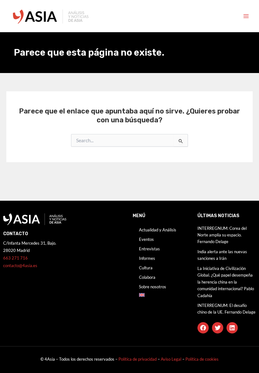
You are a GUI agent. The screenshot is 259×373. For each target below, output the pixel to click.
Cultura (146, 267)
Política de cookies (202, 359)
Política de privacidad (137, 359)
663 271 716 (15, 257)
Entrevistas (149, 248)
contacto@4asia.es (20, 265)
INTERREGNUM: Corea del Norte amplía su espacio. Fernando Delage (222, 235)
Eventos (146, 239)
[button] (203, 327)
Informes (147, 258)
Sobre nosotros (152, 286)
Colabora (147, 277)
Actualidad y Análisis (157, 229)
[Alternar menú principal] (246, 16)
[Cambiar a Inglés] (162, 294)
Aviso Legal (171, 359)
